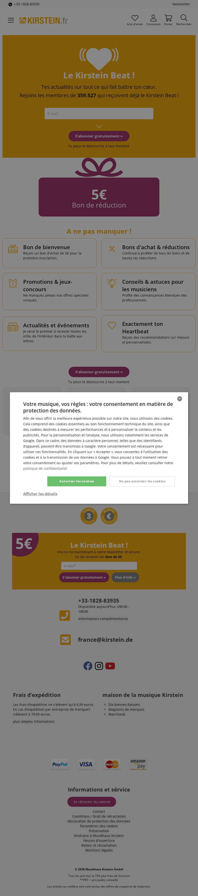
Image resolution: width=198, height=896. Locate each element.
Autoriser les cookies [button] (76, 481)
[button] (40, 494)
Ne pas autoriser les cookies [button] (142, 481)
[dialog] (99, 448)
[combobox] (179, 398)
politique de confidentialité (45, 468)
